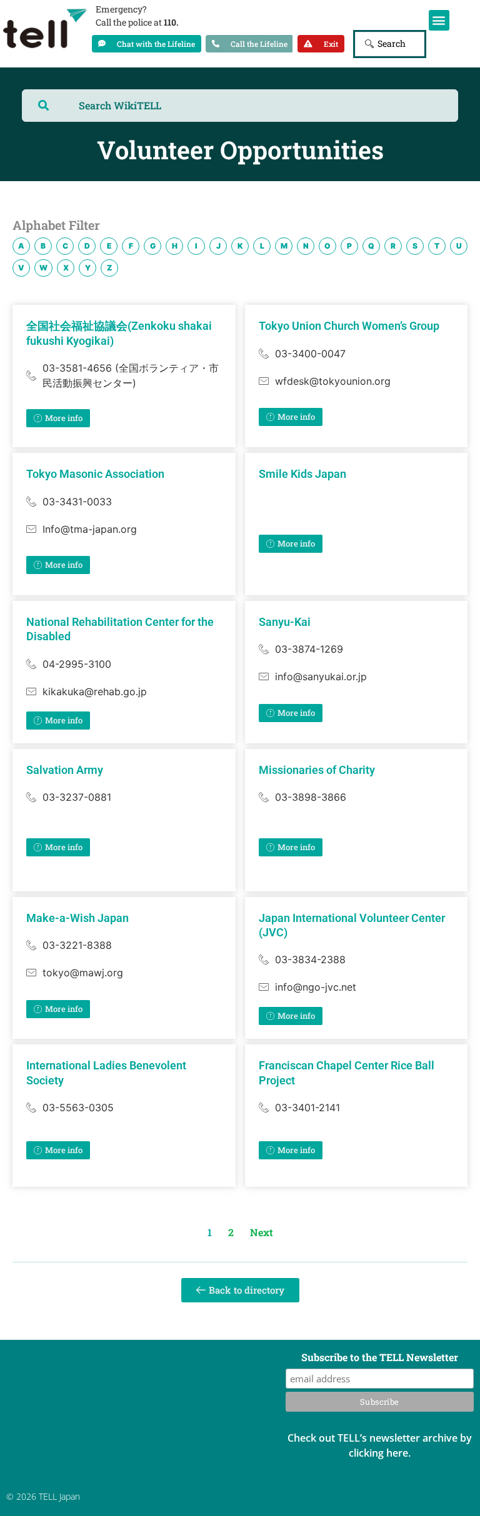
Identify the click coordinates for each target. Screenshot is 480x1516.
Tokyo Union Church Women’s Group (349, 325)
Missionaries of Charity (317, 769)
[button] (439, 20)
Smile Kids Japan (302, 473)
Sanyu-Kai (285, 621)
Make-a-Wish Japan (77, 917)
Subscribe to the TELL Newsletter (379, 1358)
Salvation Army (64, 769)
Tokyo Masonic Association (95, 473)
